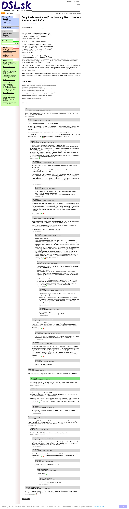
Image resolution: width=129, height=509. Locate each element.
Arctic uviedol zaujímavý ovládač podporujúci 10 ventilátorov (9, 68)
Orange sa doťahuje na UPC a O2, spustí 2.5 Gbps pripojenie (9, 55)
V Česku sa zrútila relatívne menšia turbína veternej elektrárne (9, 72)
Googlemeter (6, 36)
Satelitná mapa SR (7, 27)
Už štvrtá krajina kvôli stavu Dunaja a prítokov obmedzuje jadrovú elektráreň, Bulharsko (37, 88)
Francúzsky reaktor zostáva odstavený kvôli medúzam (9, 103)
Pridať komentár (26, 498)
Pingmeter (5, 34)
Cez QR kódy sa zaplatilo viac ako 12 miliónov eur (9, 90)
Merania (10, 33)
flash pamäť (29, 23)
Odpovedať (27, 116)
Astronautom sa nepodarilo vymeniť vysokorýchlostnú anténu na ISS (9, 76)
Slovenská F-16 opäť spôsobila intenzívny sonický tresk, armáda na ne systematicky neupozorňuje (39, 85)
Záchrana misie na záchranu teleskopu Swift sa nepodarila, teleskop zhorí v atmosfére (9, 99)
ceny (34, 23)
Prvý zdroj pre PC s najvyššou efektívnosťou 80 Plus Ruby (32, 87)
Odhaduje (24, 41)
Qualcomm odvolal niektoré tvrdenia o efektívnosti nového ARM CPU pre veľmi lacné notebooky (38, 92)
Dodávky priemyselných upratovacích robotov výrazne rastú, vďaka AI (9, 81)
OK (123, 506)
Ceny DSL (5, 18)
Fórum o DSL (6, 22)
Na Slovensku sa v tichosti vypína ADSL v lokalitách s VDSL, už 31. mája (9, 51)
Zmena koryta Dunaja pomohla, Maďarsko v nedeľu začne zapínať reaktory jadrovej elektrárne (9, 86)
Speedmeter (6, 33)
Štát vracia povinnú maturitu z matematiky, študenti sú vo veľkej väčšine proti (9, 63)
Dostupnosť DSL (7, 20)
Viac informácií (98, 506)
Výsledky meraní (7, 24)
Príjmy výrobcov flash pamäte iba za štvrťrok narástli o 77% (8, 94)
